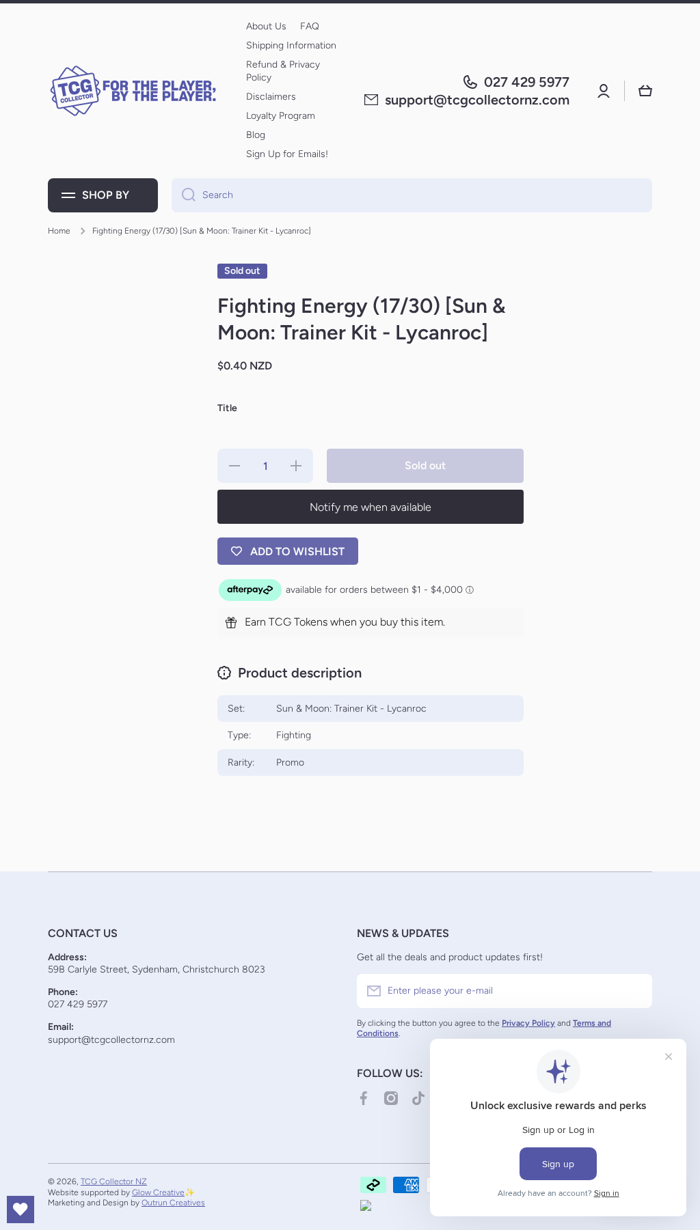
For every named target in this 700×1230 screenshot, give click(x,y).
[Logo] (133, 90)
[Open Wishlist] (20, 1209)
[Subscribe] (635, 991)
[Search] (184, 195)
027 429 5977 (526, 82)
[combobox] (412, 195)
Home (59, 231)
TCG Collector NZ (114, 1181)
